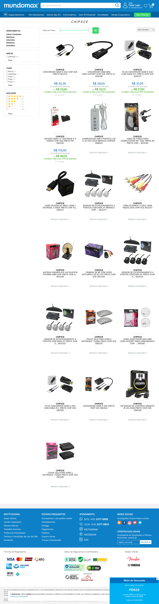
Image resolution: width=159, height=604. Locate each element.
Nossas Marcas (11, 525)
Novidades (103, 15)
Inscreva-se (145, 542)
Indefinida (13, 74)
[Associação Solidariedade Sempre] (87, 578)
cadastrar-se (136, 8)
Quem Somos (10, 518)
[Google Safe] (85, 560)
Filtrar (10, 60)
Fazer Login (134, 5)
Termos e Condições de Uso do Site (21, 536)
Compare (61, 95)
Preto (11, 82)
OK (95, 30)
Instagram (91, 529)
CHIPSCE (13, 57)
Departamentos (16, 15)
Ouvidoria (8, 540)
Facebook (90, 534)
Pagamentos (47, 529)
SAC (86, 539)
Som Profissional (87, 15)
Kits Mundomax (36, 15)
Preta (11, 79)
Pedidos (45, 533)
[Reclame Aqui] (75, 568)
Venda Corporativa (120, 15)
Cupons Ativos (48, 536)
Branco (12, 71)
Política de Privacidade (14, 533)
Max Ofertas (142, 15)
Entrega (45, 525)
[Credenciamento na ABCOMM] (100, 560)
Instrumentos (69, 15)
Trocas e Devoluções (51, 540)
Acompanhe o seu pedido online (57, 518)
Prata (11, 77)
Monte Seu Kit (54, 15)
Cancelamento (48, 522)
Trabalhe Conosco (12, 529)
